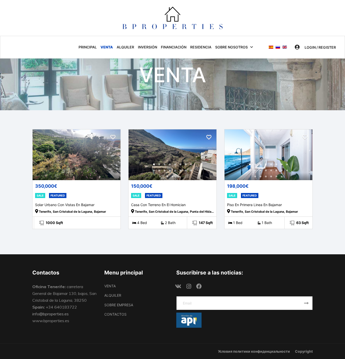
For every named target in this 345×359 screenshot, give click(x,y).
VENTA (110, 286)
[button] (315, 47)
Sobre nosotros (231, 47)
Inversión (147, 47)
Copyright (304, 351)
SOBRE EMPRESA (118, 305)
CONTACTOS (115, 314)
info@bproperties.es (50, 313)
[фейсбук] (199, 286)
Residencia (200, 47)
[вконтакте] (178, 286)
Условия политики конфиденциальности (254, 351)
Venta (107, 47)
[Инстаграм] (188, 286)
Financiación (173, 47)
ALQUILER (112, 295)
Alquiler (125, 47)
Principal (88, 47)
